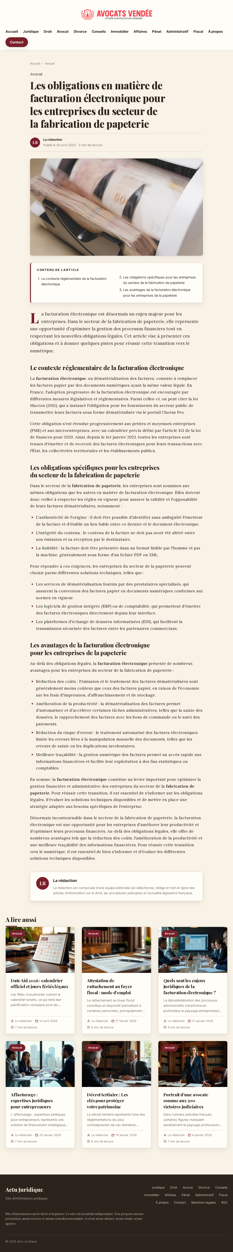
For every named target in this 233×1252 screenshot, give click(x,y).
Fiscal (198, 31)
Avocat (63, 31)
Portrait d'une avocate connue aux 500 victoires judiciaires (185, 1100)
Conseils (99, 31)
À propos (215, 31)
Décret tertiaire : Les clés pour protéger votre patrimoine (107, 1100)
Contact (16, 42)
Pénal (156, 31)
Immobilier (120, 31)
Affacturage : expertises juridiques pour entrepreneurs (32, 1100)
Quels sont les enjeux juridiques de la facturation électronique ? (189, 986)
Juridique (31, 31)
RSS (224, 1202)
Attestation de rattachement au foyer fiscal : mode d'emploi (109, 986)
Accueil (11, 31)
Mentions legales (203, 1202)
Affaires (140, 31)
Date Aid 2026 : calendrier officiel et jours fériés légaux (39, 983)
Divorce (80, 31)
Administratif (177, 31)
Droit (48, 31)
